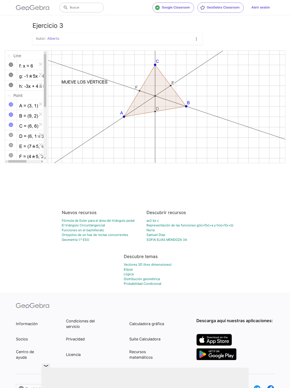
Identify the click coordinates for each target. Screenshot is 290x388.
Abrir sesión (260, 7)
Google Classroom (176, 7)
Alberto (53, 38)
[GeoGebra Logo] (32, 7)
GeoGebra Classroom (223, 7)
